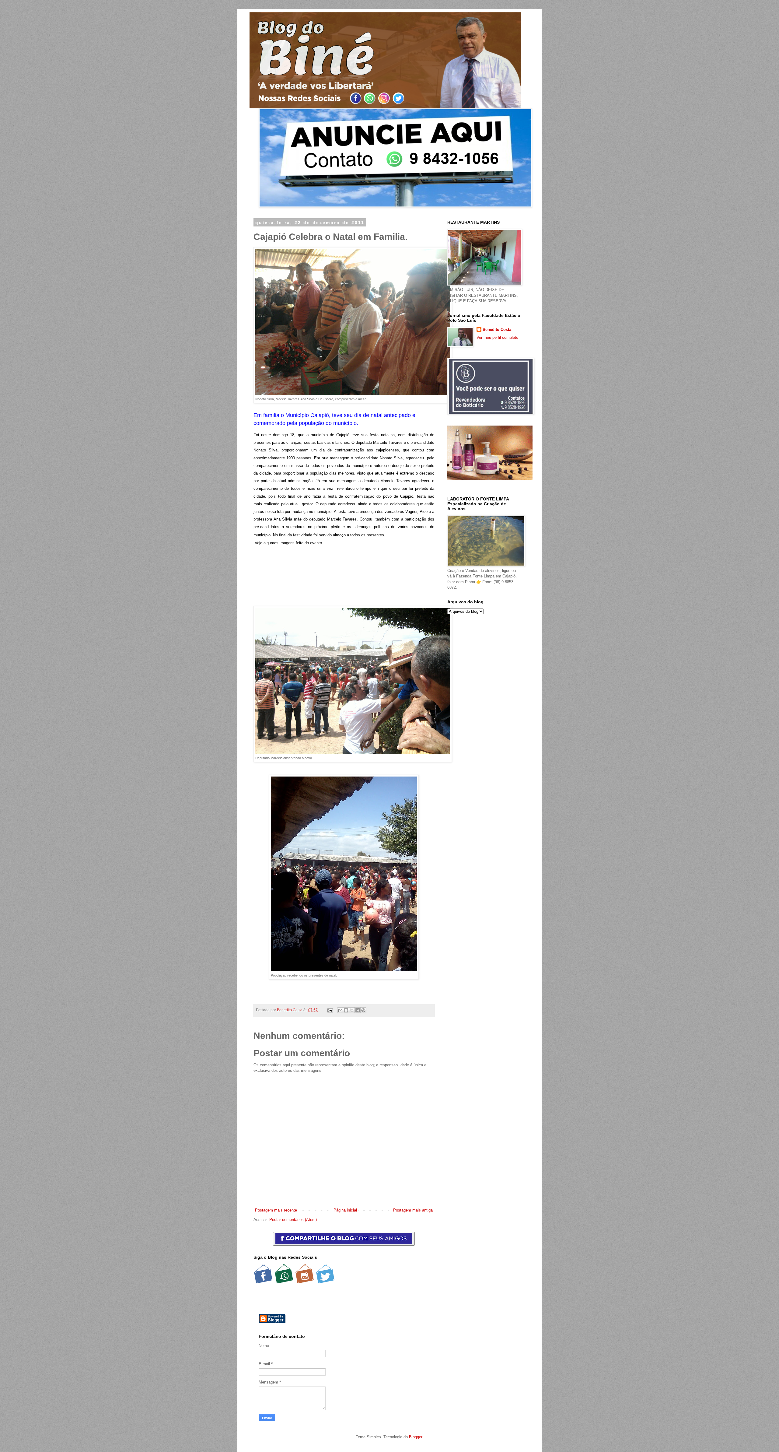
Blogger (415, 1437)
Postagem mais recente (276, 1210)
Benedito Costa (290, 1010)
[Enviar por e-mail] (340, 1010)
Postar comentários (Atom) (293, 1219)
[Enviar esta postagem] (330, 1010)
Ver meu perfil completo (497, 337)
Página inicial (345, 1210)
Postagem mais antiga (413, 1210)
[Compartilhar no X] (352, 1010)
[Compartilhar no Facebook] (358, 1010)
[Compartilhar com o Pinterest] (363, 1010)
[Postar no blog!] (346, 1010)
